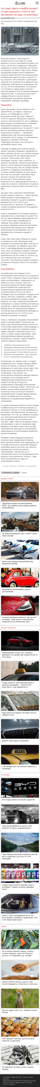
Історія (6, 466)
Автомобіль (13, 466)
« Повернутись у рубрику (10, 472)
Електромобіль (32, 466)
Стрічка (24, 472)
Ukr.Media (25, 101)
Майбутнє (22, 466)
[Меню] (37, 3)
